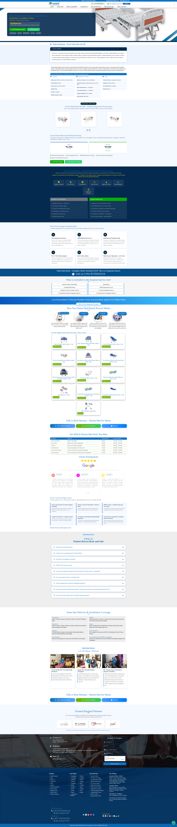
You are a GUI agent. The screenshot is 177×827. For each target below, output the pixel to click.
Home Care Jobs (121, 6)
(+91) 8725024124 (94, 273)
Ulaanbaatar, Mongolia (73, 794)
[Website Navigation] (50, 44)
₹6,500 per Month (57, 381)
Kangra (81, 792)
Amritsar (82, 785)
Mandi (72, 792)
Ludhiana (82, 778)
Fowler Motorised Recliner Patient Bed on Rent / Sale (89, 394)
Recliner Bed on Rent (96, 796)
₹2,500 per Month (106, 346)
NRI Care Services (96, 6)
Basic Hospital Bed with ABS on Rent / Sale (88, 344)
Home (52, 6)
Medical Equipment (72, 6)
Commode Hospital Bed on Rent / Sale (113, 395)
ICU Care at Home (95, 783)
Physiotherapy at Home (96, 780)
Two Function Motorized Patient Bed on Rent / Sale (113, 361)
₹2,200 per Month (82, 347)
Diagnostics (84, 6)
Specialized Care (109, 6)
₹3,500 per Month (82, 398)
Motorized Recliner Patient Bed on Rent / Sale (113, 377)
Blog (51, 778)
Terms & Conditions (55, 787)
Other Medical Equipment (88, 411)
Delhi (81, 783)
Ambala (73, 781)
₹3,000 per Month (57, 364)
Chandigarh (73, 776)
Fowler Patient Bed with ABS (75, 44)
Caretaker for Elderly (96, 778)
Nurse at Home (94, 776)
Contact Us (53, 781)
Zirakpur (82, 781)
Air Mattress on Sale (64, 395)
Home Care (60, 6)
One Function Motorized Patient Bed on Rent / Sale (88, 361)
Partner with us (124, 0)
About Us (52, 780)
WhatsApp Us (34, 29)
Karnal (72, 788)
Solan (81, 790)
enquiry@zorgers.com (112, 0)
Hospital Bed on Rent (96, 792)
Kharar (72, 785)
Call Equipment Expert (18, 29)
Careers (52, 785)
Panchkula (73, 778)
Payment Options (54, 794)
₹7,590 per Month (82, 380)
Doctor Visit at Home (96, 781)
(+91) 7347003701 (61, 819)
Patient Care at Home (96, 787)
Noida (81, 787)
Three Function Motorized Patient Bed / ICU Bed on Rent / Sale (64, 377)
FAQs (51, 783)
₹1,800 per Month (57, 346)
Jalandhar (73, 780)
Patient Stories (54, 776)
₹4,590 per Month (106, 364)
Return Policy (53, 792)
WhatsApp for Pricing (74, 162)
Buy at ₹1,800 (56, 397)
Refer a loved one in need (89, 0)
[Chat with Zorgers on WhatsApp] (173, 823)
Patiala (81, 780)
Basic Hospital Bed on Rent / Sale (63, 344)
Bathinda (73, 787)
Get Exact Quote (58, 162)
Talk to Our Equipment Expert (88, 304)
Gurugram (73, 783)
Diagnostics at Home (96, 788)
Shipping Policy (54, 790)
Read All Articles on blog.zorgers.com (60, 527)
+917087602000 (98, 3)
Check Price (80, 413)
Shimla (72, 790)
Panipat (81, 788)
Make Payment (106, 814)
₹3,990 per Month (82, 364)
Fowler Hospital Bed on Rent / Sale (113, 344)
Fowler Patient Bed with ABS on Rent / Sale (64, 361)
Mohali (81, 776)
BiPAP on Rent (94, 794)
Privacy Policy (53, 788)
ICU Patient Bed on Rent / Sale (88, 378)
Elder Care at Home (95, 785)
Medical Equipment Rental (97, 790)
